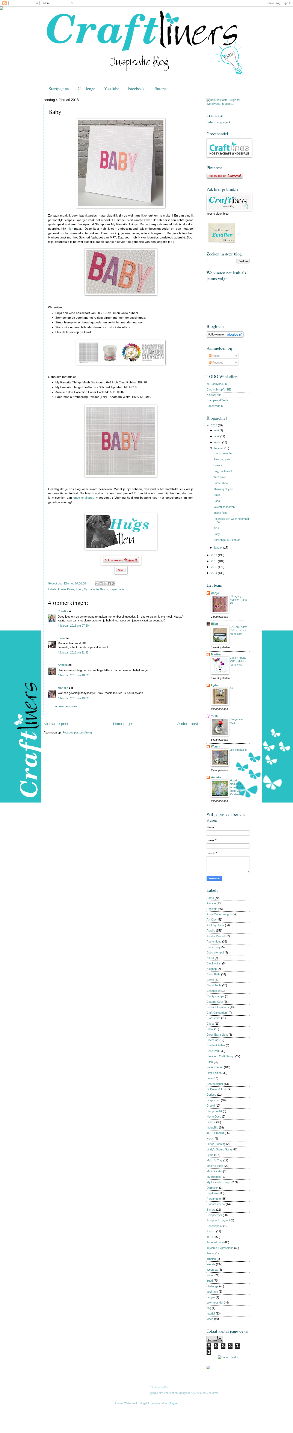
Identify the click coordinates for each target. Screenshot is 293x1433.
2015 (214, 567)
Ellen (79, 589)
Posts (215, 355)
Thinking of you (223, 489)
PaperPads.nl (215, 405)
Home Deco (214, 1116)
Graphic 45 (213, 1100)
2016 (214, 561)
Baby (216, 534)
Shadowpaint (214, 1226)
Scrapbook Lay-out (218, 1220)
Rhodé (62, 611)
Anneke (63, 664)
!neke (61, 638)
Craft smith (213, 1018)
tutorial (211, 1313)
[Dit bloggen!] (101, 583)
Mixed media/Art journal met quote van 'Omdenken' (236, 787)
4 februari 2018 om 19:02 (73, 698)
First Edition (214, 1073)
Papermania (117, 589)
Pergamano (214, 1198)
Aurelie (211, 930)
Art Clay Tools (215, 925)
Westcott (212, 1269)
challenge (212, 1286)
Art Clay (212, 919)
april (217, 436)
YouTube (111, 88)
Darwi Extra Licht (217, 1034)
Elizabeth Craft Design (220, 1056)
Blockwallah (214, 963)
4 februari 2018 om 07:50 (73, 625)
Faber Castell (215, 1067)
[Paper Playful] (228, 1357)
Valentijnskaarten (224, 507)
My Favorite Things (96, 589)
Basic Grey (214, 947)
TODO (210, 1237)
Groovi (211, 1105)
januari (218, 547)
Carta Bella (213, 974)
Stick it (211, 1231)
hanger (211, 1297)
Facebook (136, 88)
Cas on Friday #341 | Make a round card (238, 661)
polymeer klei (215, 1302)
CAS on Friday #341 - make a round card (238, 630)
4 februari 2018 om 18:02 (73, 675)
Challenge (86, 88)
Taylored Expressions (220, 1248)
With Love (219, 477)
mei (217, 430)
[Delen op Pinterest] (113, 583)
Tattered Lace (215, 1242)
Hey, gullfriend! (222, 471)
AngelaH (212, 908)
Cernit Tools (214, 985)
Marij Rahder (214, 1171)
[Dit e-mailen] (97, 583)
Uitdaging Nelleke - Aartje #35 (239, 600)
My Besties (214, 1176)
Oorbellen (212, 1187)
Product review (216, 1204)
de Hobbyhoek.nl (217, 384)
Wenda (215, 746)
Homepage (122, 724)
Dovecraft (213, 1040)
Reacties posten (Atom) (77, 732)
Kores (210, 1138)
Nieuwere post (56, 724)
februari (219, 448)
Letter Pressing (216, 1143)
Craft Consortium (217, 1012)
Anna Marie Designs (219, 914)
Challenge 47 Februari (226, 539)
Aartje (215, 593)
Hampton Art (214, 1111)
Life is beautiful (222, 453)
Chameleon (214, 990)
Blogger (173, 1403)
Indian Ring (220, 512)
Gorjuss (211, 1094)
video (210, 1319)
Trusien (211, 1259)
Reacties (217, 362)
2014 (214, 573)
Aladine (211, 903)
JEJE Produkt (215, 1133)
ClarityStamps (215, 996)
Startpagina (59, 88)
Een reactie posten (65, 706)
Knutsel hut (214, 395)
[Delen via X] (105, 583)
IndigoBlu (212, 1127)
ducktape (212, 1291)
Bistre (210, 957)
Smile (217, 495)
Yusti (214, 716)
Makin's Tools (215, 1165)
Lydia (214, 685)
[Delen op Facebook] (109, 583)
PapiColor (213, 1193)
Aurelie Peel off (216, 936)
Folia (210, 1078)
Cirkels (217, 465)
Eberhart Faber (216, 1045)
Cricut (210, 1023)
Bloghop (212, 968)
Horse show (220, 483)
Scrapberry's (214, 1215)
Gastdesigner (215, 1084)
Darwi (210, 1029)
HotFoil (211, 1122)
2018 (214, 425)
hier (70, 228)
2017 (214, 555)
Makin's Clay (214, 1160)
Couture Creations (218, 1007)
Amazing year (222, 459)
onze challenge (84, 497)
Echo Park (213, 1051)
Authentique (214, 941)
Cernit (210, 979)
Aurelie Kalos (66, 589)
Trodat (210, 1253)
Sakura (211, 1209)
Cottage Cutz (215, 1001)
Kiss (216, 528)
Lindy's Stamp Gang (219, 1149)
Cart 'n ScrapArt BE (219, 389)
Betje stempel (215, 952)
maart (218, 442)
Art (231, 688)
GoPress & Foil (216, 1089)
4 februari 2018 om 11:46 (73, 652)
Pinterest (161, 88)
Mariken (63, 687)
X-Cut (210, 1275)
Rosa (216, 501)
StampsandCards (217, 400)
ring (209, 1308)
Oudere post (187, 724)
